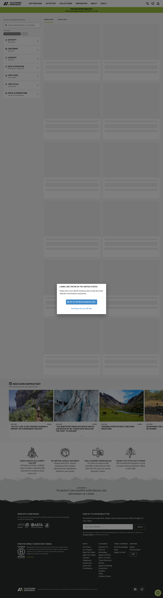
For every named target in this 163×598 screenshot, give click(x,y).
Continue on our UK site (81, 308)
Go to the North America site (82, 302)
